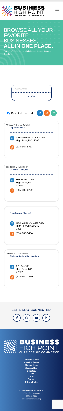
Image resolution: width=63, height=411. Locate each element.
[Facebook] (17, 318)
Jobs (32, 376)
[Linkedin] (46, 318)
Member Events (31, 360)
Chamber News (31, 368)
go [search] (33, 96)
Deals (31, 374)
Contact (31, 379)
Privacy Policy (31, 382)
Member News (31, 365)
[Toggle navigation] (57, 11)
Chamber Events (31, 362)
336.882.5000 (31, 396)
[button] (8, 113)
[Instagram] (26, 318)
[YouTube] (36, 318)
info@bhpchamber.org (31, 399)
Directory (31, 371)
